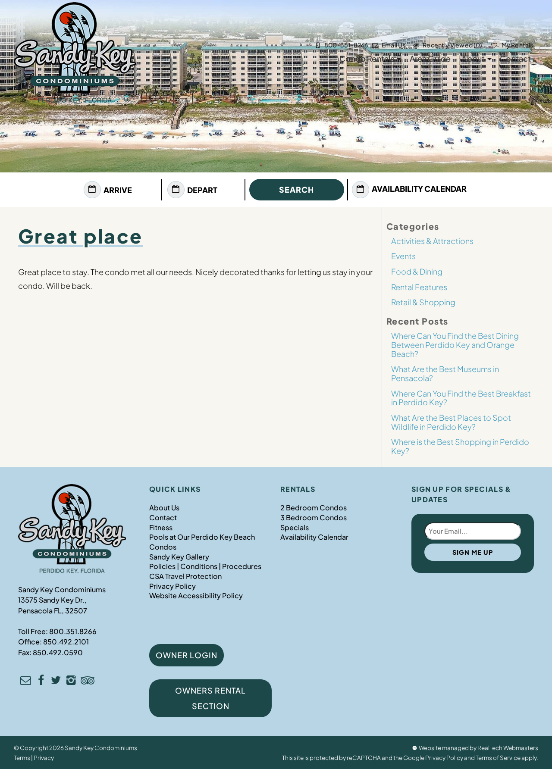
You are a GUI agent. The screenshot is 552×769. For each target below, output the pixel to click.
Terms (22, 757)
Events (403, 256)
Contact (515, 58)
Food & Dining (416, 271)
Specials (294, 527)
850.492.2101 (66, 641)
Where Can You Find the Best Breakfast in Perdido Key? (461, 397)
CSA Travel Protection (185, 576)
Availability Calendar (419, 189)
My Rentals (516, 45)
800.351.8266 (73, 631)
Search (296, 189)
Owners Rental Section (210, 698)
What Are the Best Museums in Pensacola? (445, 373)
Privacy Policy (172, 586)
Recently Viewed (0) (453, 45)
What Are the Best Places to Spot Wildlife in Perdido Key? (451, 422)
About (473, 58)
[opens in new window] (40, 681)
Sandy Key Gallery (179, 556)
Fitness (160, 527)
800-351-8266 (346, 45)
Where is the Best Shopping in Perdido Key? (460, 446)
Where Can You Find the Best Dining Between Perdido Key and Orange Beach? (455, 344)
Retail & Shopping (423, 302)
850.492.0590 (58, 652)
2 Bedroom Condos (313, 507)
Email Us (393, 45)
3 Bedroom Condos (313, 517)
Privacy (44, 757)
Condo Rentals (366, 58)
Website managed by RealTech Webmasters (478, 747)
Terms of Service (498, 757)
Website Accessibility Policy (196, 595)
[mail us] (25, 681)
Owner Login (186, 655)
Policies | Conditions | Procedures (205, 566)
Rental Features (419, 287)
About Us (164, 507)
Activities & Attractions (432, 241)
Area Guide (430, 58)
